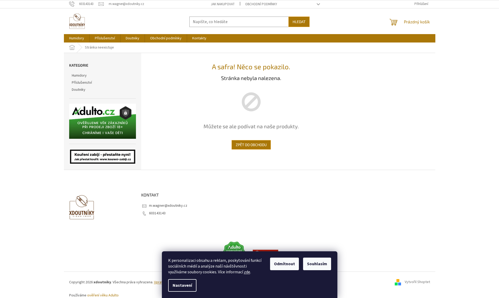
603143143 (157, 213)
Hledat (299, 21)
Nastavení (182, 285)
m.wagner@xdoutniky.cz (168, 205)
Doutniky (78, 89)
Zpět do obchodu (251, 144)
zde (247, 272)
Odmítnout (284, 264)
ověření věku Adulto (103, 295)
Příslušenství (82, 82)
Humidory (79, 75)
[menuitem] (76, 38)
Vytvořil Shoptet (417, 282)
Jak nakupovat (223, 4)
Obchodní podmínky (261, 4)
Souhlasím (317, 264)
